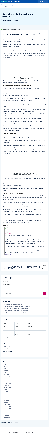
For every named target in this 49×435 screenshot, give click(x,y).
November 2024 (7, 408)
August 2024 (6, 415)
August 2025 (6, 389)
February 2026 (7, 376)
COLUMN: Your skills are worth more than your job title (16, 308)
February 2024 (7, 417)
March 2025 (6, 400)
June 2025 (6, 393)
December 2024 (7, 406)
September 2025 (7, 387)
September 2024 (7, 413)
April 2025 (6, 398)
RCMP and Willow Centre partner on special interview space (17, 306)
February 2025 (7, 402)
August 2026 (6, 364)
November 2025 (7, 383)
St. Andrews (5, 343)
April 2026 (6, 372)
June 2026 (6, 368)
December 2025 (7, 381)
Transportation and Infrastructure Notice (15, 1)
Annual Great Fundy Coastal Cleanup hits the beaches (16, 310)
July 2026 (6, 366)
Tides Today (5, 348)
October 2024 (7, 410)
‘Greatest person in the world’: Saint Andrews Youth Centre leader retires (33, 267)
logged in (5, 282)
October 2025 (7, 385)
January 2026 (7, 379)
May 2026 (6, 370)
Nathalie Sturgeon (7, 20)
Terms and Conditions (7, 351)
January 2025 (7, 404)
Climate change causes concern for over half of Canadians (17, 312)
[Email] (11, 254)
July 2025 (6, 391)
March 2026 (6, 374)
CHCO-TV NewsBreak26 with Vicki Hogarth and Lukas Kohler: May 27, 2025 (15, 267)
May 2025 (6, 396)
